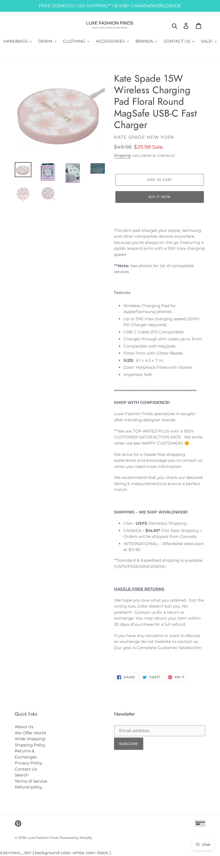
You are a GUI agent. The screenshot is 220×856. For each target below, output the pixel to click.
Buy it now (160, 196)
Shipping (122, 155)
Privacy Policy (28, 762)
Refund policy (28, 787)
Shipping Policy (30, 744)
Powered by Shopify (76, 838)
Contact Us (26, 769)
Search (21, 774)
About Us (24, 726)
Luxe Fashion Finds (43, 838)
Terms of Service (31, 781)
